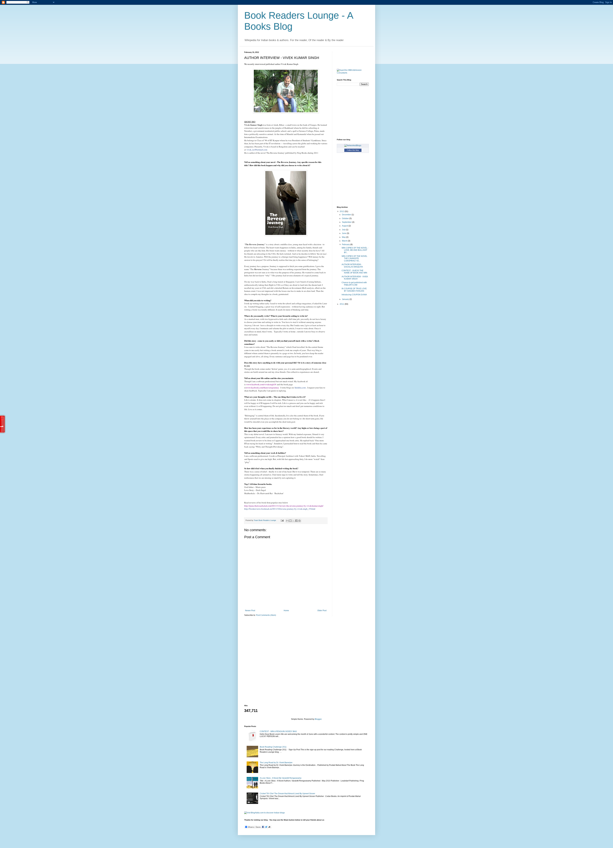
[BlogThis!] (290, 520)
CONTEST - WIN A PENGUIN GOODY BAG (278, 731)
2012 (342, 211)
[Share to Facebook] (296, 520)
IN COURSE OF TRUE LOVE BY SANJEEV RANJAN (354, 289)
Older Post (321, 610)
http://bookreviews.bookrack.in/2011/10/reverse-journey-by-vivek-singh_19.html (279, 508)
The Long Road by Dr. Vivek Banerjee (276, 762)
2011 (342, 304)
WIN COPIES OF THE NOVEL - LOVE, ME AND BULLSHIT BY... (355, 250)
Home (286, 610)
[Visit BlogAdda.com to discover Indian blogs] (264, 813)
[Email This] (287, 520)
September (347, 222)
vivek (248, 149)
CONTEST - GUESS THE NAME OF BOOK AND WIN (354, 271)
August (345, 226)
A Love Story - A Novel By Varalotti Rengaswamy (280, 778)
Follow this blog (353, 150)
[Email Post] (282, 520)
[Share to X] (293, 520)
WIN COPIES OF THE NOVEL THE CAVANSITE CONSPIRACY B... (354, 258)
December (347, 215)
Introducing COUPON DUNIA (354, 295)
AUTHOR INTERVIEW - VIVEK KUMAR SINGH (355, 277)
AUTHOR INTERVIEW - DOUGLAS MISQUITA (352, 265)
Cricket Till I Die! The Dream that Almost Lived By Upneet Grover (287, 793)
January (345, 299)
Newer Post (250, 610)
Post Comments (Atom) (266, 615)
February (346, 244)
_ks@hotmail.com (259, 149)
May (344, 237)
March (345, 241)
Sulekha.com (300, 387)
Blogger (318, 719)
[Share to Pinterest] (299, 520)
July (344, 230)
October (345, 218)
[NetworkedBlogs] (352, 145)
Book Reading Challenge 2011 (273, 747)
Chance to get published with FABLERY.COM (354, 283)
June (344, 233)
